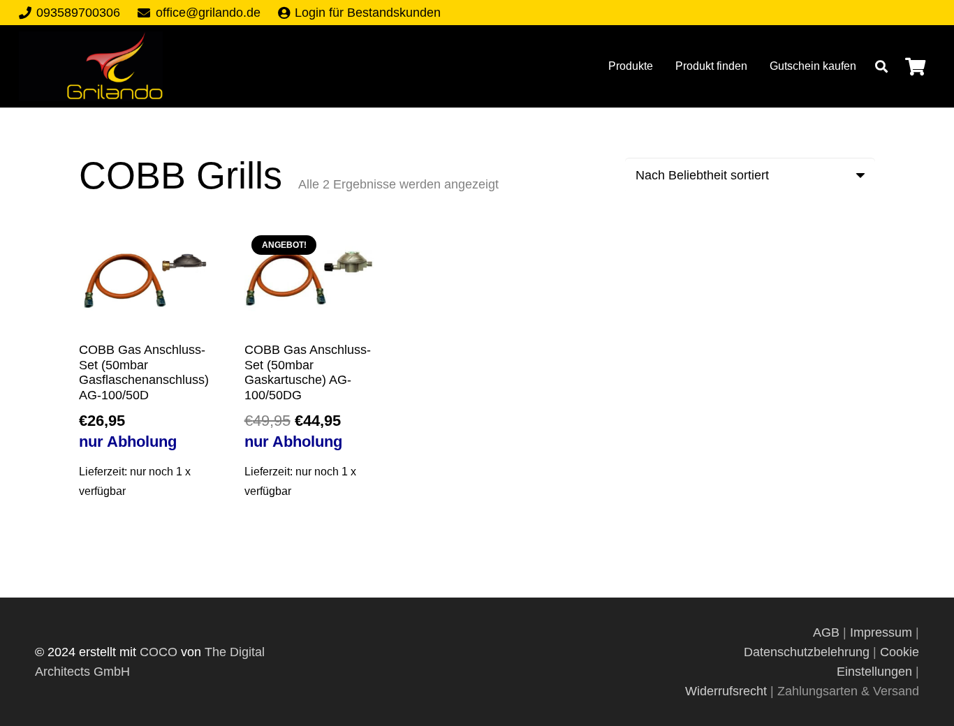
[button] (881, 66)
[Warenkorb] (915, 66)
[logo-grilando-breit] (91, 66)
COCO (158, 652)
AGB (828, 632)
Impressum (881, 632)
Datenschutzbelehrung (806, 652)
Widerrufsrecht (726, 691)
